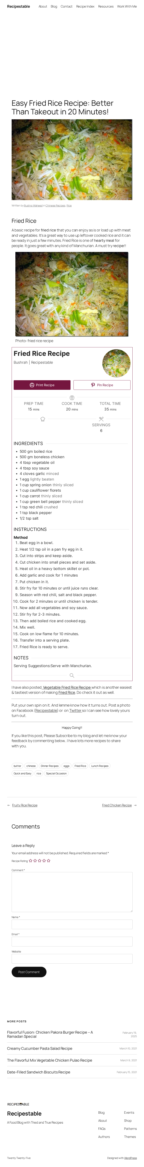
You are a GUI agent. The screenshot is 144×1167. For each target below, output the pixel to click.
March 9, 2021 (128, 1060)
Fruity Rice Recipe (24, 805)
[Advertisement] (72, 52)
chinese (31, 766)
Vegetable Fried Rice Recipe (67, 687)
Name (16, 917)
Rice (69, 205)
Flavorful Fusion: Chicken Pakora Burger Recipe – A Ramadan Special (50, 1034)
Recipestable (18, 6)
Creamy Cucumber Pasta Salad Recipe (39, 1048)
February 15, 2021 (127, 1072)
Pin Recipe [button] (104, 385)
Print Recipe (44, 385)
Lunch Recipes (100, 766)
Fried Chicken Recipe (117, 805)
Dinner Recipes (49, 766)
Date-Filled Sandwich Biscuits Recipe (38, 1072)
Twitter (75, 710)
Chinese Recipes (55, 205)
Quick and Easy (23, 773)
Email (16, 934)
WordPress (130, 1158)
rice (39, 773)
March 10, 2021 (128, 1048)
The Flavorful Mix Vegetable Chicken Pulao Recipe (49, 1060)
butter (17, 766)
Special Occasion (56, 773)
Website (16, 951)
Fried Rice (66, 692)
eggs (66, 766)
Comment (18, 870)
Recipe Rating (20, 861)
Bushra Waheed (33, 205)
